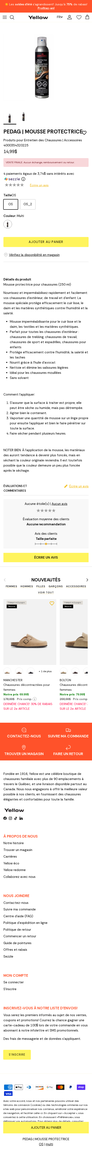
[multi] (7, 224)
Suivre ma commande (19, 909)
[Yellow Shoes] (38, 17)
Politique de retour (17, 930)
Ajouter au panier (46, 242)
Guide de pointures (17, 943)
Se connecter (13, 982)
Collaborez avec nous (19, 877)
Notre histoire (13, 843)
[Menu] (4, 17)
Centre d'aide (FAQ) (18, 916)
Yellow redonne (14, 870)
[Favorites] (78, 17)
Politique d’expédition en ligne (25, 923)
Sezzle (8, 956)
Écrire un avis (39, 185)
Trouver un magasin (17, 850)
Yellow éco (11, 863)
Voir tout (46, 592)
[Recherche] (14, 17)
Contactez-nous (15, 903)
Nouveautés (46, 580)
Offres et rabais (15, 950)
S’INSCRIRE (17, 1054)
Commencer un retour (19, 936)
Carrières (10, 856)
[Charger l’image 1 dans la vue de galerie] (44, 66)
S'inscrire (9, 989)
